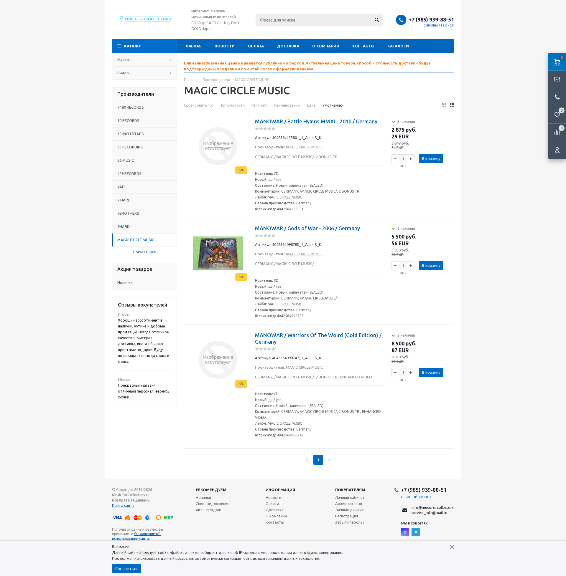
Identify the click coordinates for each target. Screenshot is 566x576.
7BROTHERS (128, 213)
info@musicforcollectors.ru (435, 507)
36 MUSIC (125, 160)
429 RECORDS (129, 173)
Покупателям (350, 490)
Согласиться (126, 569)
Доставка (288, 46)
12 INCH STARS (130, 134)
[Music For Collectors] (144, 19)
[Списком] (452, 105)
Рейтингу (259, 105)
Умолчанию (333, 105)
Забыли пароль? (349, 522)
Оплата (256, 46)
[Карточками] (444, 105)
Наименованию (287, 105)
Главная (192, 46)
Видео (123, 73)
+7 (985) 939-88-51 (431, 19)
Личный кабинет (350, 497)
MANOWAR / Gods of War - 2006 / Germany (307, 228)
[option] (319, 66)
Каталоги (398, 46)
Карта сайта (123, 505)
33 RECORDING (130, 147)
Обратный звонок (439, 25)
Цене (311, 105)
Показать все (144, 252)
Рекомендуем (211, 490)
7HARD (123, 226)
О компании (325, 46)
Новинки (125, 282)
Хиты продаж (208, 510)
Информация (280, 490)
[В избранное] (243, 119)
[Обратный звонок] (557, 97)
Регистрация (346, 516)
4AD (121, 187)
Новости (225, 46)
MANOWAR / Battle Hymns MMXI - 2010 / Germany (316, 121)
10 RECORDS (128, 120)
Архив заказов (348, 503)
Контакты (363, 46)
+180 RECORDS (130, 107)
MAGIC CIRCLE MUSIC (135, 240)
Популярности (232, 105)
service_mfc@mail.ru (429, 513)
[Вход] (557, 150)
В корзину (431, 158)
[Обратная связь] (557, 79)
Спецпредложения (212, 503)
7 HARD (124, 200)
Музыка (124, 59)
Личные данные (349, 510)
